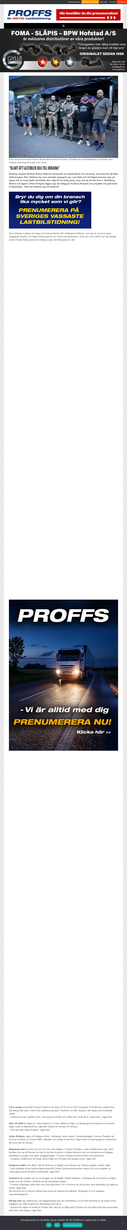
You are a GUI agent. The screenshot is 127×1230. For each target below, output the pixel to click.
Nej (57, 1225)
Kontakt (113, 2)
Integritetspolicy (72, 1225)
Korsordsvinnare (74, 2)
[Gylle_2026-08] (63, 50)
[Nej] (123, 1223)
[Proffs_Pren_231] (50, 210)
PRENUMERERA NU (90, 2)
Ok (48, 1225)
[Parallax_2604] (63, 675)
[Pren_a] (88, 14)
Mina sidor (104, 2)
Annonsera (122, 2)
